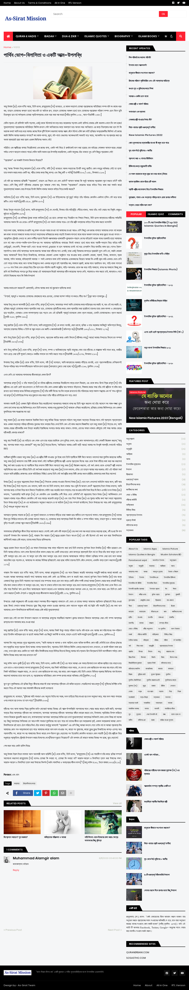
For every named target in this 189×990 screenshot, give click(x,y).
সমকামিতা (147, 702)
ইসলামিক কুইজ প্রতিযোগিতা (155, 238)
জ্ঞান (165, 611)
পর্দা (130, 645)
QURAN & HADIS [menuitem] (26, 36)
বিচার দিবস (132, 657)
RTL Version (74, 2)
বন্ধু (159, 651)
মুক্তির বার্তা (141, 674)
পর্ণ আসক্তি (177, 640)
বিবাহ (162, 657)
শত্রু (140, 691)
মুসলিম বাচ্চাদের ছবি (153, 680)
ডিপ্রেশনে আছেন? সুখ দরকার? (16, 837)
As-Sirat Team (26, 985)
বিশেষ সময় (173, 657)
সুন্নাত (138, 714)
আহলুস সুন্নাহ (158, 571)
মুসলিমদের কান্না (170, 680)
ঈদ (166, 588)
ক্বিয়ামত (155, 474)
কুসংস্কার (132, 600)
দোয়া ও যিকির (155, 494)
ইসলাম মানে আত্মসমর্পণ (138, 65)
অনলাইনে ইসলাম (158, 560)
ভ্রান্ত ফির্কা (155, 520)
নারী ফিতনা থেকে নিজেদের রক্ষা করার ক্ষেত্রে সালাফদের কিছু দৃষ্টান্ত (101, 839)
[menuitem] (8, 36)
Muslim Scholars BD (171, 554)
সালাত (147, 708)
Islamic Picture (170, 548)
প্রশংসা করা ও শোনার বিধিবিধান (141, 158)
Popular (136, 214)
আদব (155, 459)
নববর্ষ (130, 634)
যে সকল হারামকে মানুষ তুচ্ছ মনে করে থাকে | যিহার (148, 174)
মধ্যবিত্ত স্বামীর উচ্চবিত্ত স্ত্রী (155, 801)
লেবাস (131, 691)
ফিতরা (140, 651)
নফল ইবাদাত (175, 628)
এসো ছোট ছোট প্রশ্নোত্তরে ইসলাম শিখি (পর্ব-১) (163, 332)
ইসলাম (141, 577)
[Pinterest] (46, 793)
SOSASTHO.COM (136, 958)
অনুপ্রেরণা (155, 439)
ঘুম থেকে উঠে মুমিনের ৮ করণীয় (140, 150)
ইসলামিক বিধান (152, 583)
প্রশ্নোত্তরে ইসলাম (155, 515)
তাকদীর (171, 617)
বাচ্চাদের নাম (170, 651)
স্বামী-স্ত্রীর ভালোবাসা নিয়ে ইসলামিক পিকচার (146, 189)
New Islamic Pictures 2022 (145, 135)
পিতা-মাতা (140, 645)
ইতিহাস (131, 577)
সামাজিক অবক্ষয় (134, 708)
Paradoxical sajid (138, 560)
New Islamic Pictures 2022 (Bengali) (156, 418)
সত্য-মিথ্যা (144, 697)
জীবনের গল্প (154, 611)
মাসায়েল (170, 668)
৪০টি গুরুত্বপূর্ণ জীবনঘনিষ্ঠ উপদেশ (157, 874)
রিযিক (163, 685)
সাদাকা (170, 702)
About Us (19, 2)
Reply (16, 870)
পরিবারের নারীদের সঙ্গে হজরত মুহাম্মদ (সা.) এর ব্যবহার (161, 772)
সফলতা (167, 697)
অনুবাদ (155, 444)
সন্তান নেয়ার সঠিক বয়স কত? (140, 205)
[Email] (62, 793)
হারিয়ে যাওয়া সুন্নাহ (166, 719)
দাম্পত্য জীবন (163, 622)
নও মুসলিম (161, 628)
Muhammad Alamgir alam (36, 858)
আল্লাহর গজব (133, 571)
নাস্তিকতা (155, 505)
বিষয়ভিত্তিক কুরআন (135, 662)
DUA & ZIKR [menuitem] (69, 36)
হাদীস (130, 719)
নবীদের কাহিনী (155, 499)
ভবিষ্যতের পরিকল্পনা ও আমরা (55, 837)
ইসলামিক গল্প (154, 577)
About (148, 985)
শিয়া (170, 691)
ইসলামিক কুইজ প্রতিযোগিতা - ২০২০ (158, 363)
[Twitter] (37, 793)
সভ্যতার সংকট (133, 702)
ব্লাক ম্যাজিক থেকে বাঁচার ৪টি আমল (142, 181)
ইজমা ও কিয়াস (173, 571)
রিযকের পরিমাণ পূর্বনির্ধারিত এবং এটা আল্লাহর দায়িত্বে (149, 80)
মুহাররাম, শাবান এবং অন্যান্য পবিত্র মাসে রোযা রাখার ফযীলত (152, 197)
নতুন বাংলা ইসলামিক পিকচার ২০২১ (157, 347)
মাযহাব (160, 668)
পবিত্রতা (146, 640)
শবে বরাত (150, 691)
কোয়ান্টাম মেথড (145, 600)
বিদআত (143, 657)
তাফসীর (131, 622)
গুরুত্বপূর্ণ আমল (155, 479)
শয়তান (161, 691)
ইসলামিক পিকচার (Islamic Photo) (160, 269)
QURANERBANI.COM (137, 952)
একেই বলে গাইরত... (152, 754)
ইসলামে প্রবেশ (154, 588)
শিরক (179, 691)
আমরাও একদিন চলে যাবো (138, 96)
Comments (175, 214)
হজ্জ (164, 714)
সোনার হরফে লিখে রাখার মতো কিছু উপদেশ (160, 890)
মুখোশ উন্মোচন (155, 674)
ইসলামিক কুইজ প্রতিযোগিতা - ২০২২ (158, 316)
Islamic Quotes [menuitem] (95, 36)
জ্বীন (130, 617)
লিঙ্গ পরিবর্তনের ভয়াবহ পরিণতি (140, 57)
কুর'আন (167, 594)
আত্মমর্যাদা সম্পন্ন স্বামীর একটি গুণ (157, 786)
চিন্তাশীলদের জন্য (29, 783)
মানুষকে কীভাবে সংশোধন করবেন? (142, 73)
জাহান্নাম (142, 611)
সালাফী (156, 708)
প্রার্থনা (131, 651)
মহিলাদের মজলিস (134, 668)
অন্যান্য (16, 47)
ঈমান (174, 588)
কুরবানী (178, 594)
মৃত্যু (144, 685)
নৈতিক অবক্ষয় (133, 640)
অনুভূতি (155, 449)
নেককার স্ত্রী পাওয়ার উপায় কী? (140, 119)
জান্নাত (131, 611)
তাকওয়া (161, 617)
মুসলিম (168, 674)
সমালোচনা (159, 702)
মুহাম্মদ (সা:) (133, 685)
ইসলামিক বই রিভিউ (135, 583)
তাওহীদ (150, 617)
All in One (60, 2)
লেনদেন (172, 685)
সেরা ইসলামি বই (152, 714)
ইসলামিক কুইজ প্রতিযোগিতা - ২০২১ (158, 285)
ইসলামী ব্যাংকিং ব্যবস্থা (136, 588)
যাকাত (153, 685)
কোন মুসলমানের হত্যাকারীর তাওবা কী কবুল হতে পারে (149, 143)
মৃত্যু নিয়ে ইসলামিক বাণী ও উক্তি (156, 254)
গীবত (130, 605)
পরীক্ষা (166, 640)
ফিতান (150, 651)
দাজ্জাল (151, 622)
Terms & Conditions (39, 2)
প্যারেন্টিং (151, 645)
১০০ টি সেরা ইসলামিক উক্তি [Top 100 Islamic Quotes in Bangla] (161, 224)
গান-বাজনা (170, 600)
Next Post (114, 930)
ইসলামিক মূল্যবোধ (155, 464)
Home (7, 2)
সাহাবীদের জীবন (170, 708)
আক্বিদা (155, 454)
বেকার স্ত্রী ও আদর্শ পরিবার (138, 104)
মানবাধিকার (149, 668)
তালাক (141, 622)
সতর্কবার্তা (132, 697)
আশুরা (145, 571)
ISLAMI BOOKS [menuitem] (147, 36)
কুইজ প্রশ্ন (155, 594)
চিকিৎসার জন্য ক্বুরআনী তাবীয (140, 166)
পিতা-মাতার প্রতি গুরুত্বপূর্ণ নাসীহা (142, 127)
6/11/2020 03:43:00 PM (110, 858)
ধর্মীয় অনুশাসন (148, 628)
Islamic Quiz (156, 214)
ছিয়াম (173, 605)
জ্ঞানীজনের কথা (155, 489)
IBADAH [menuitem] (49, 36)
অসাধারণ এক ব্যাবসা (137, 111)
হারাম (152, 719)
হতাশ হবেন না (175, 714)
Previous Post (14, 930)
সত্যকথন (155, 530)
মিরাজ (130, 674)
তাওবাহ (140, 617)
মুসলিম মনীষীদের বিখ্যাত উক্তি (155, 300)
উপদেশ (155, 469)
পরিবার (156, 640)
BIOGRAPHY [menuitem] (122, 36)
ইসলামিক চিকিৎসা (169, 577)
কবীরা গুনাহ (142, 594)
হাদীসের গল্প (141, 719)
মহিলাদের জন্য (155, 525)
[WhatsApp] (54, 793)
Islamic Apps (150, 548)
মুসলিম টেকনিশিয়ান (135, 680)
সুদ (130, 714)
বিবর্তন (153, 657)
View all (117, 803)
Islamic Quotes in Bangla (142, 554)
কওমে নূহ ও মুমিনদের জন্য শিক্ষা (141, 88)
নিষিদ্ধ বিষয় (155, 510)
